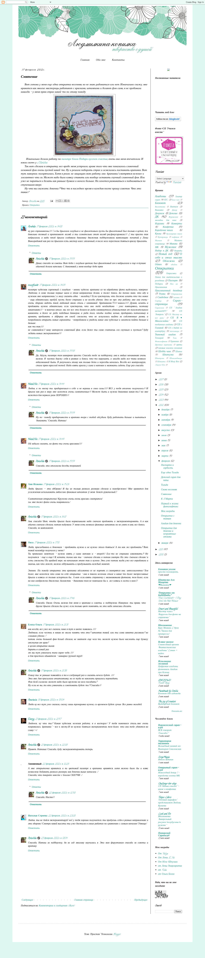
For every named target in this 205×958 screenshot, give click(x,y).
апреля (165, 451)
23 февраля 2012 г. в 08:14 (54, 838)
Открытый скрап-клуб (168, 769)
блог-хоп (175, 200)
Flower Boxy (163, 683)
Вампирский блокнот (168, 704)
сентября (166, 425)
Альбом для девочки (171, 524)
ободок (174, 264)
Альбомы (160, 196)
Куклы (158, 234)
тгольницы (174, 331)
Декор (174, 210)
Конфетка (168, 227)
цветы (179, 345)
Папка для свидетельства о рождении (168, 279)
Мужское (170, 247)
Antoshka (40, 259)
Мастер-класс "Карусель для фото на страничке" (169, 614)
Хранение (174, 341)
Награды (178, 251)
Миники (173, 244)
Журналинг (173, 217)
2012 (161, 405)
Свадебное (163, 297)
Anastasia (32, 700)
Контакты (118, 59)
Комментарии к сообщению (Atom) (56, 906)
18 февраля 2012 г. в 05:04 (51, 700)
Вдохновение (165, 625)
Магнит (158, 240)
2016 (161, 385)
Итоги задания (165, 760)
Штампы (161, 361)
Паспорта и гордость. (167, 467)
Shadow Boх (160, 365)
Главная (84, 59)
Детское (173, 213)
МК (157, 247)
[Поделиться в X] (62, 200)
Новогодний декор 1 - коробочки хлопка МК (169, 774)
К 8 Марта (167, 499)
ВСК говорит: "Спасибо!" (165, 732)
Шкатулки (168, 355)
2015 (161, 390)
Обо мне (101, 59)
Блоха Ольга (35, 625)
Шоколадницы (176, 358)
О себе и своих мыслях (168, 256)
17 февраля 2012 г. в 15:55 (61, 259)
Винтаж (174, 207)
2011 (161, 550)
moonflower (33, 285)
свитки (176, 297)
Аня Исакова (35, 484)
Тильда (164, 485)
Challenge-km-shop (167, 784)
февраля (165, 461)
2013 (161, 400)
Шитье (178, 351)
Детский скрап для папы (170, 479)
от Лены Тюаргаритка (170, 866)
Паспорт (173, 281)
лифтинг (175, 237)
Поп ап (174, 284)
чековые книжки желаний (170, 348)
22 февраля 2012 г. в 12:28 (55, 764)
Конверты (176, 224)
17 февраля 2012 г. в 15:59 (61, 413)
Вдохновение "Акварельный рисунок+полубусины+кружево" (169, 821)
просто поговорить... (168, 572)
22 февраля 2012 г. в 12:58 (62, 793)
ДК (157, 217)
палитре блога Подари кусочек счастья (84, 159)
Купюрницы (163, 237)
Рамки (162, 294)
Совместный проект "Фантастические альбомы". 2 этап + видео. (168, 649)
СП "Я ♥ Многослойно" (168, 319)
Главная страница (83, 900)
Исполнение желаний (164, 663)
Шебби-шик (164, 351)
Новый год (165, 254)
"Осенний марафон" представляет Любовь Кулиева (169, 803)
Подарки (159, 284)
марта (165, 456)
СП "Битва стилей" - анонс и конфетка (168, 788)
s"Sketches (42, 163)
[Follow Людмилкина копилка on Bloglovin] (168, 121)
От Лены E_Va (166, 858)
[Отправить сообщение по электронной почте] (51, 201)
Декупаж (159, 213)
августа (165, 430)
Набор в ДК (161, 251)
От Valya (163, 854)
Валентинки (160, 207)
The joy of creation (166, 701)
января (165, 543)
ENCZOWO (164, 680)
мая (163, 446)
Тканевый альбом (165, 335)
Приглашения (161, 287)
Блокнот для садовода (169, 694)
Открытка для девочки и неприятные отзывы (169, 533)
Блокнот (160, 203)
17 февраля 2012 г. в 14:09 (52, 285)
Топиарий (159, 338)
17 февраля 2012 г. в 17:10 (46, 543)
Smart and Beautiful (168, 609)
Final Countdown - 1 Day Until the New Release (169, 599)
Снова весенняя (169, 490)
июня (164, 441)
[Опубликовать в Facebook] (65, 200)
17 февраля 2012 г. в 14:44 (51, 384)
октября (166, 420)
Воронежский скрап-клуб (169, 727)
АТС (166, 200)
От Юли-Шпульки (168, 862)
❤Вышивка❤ (164, 585)
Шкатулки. (159, 358)
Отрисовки (171, 273)
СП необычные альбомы (168, 323)
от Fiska (162, 870)
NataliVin (32, 384)
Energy (31, 719)
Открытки (35, 205)
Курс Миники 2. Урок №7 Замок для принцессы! (168, 631)
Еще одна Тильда (170, 473)
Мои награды (168, 511)
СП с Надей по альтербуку (168, 329)
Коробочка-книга (164, 230)
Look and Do (164, 814)
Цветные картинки (163, 345)
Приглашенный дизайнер (168, 291)
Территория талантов (164, 743)
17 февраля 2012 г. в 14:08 (49, 227)
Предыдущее (140, 900)
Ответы (36, 253)
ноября (165, 415)
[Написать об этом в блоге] (59, 200)
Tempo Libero (164, 797)
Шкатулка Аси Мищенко (166, 581)
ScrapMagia (163, 757)
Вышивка (159, 210)
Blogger (117, 934)
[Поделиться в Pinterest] (68, 200)
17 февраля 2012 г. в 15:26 (56, 484)
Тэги (175, 338)
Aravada (32, 227)
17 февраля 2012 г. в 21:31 (55, 625)
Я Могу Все (174, 362)
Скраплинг (159, 308)
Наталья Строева (37, 816)
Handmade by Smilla (168, 691)
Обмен (158, 265)
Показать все (177, 711)
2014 (161, 395)
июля (164, 435)
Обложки (169, 261)
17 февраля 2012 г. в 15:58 (61, 351)
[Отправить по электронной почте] (57, 200)
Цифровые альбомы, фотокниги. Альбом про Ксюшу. (168, 669)
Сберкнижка (176, 294)
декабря (165, 410)
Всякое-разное (165, 642)
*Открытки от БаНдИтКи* (166, 594)
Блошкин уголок (166, 569)
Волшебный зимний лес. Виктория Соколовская (169, 747)
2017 (161, 380)
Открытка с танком (167, 517)
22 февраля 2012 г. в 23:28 (61, 816)
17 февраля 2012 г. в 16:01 (53, 517)
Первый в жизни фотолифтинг (169, 505)
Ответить (34, 246)
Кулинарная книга (174, 234)
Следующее (27, 900)
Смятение (166, 494)
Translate (176, 182)
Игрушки (159, 224)
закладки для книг (165, 220)
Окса (30, 543)
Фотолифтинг (161, 341)
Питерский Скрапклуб (164, 835)
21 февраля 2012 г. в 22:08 (54, 745)
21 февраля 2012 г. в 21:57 (48, 719)
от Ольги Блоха (166, 874)
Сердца (158, 301)
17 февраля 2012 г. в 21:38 (54, 671)
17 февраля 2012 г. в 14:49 (51, 439)
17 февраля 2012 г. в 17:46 (61, 598)
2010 (161, 555)
